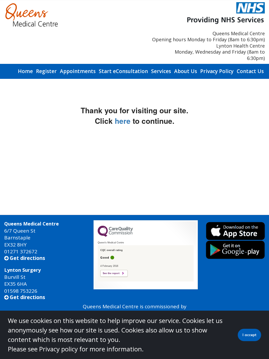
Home (25, 71)
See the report (111, 273)
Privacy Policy (217, 71)
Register (46, 71)
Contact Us (250, 71)
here (123, 120)
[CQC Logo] (115, 235)
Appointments (78, 71)
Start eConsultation (123, 71)
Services (161, 71)
